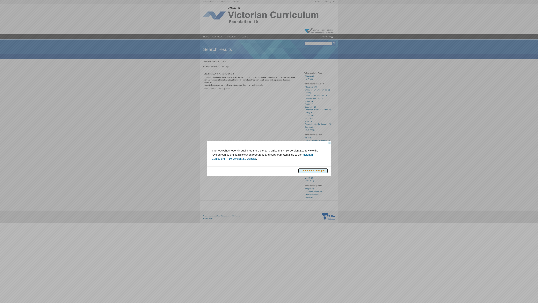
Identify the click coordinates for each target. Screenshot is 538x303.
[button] (329, 143)
